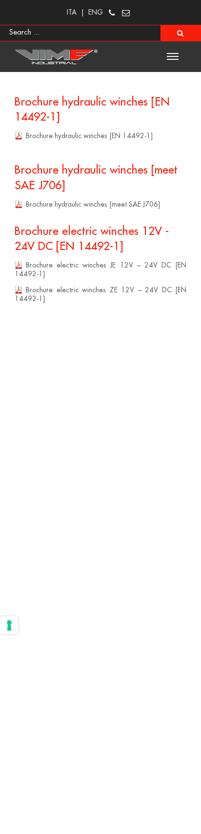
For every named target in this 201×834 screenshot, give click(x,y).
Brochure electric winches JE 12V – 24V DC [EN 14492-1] (100, 269)
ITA (72, 12)
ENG (95, 12)
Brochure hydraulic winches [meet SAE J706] (93, 204)
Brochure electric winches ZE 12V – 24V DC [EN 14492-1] (100, 294)
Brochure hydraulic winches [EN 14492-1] (89, 135)
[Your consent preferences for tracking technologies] (9, 625)
